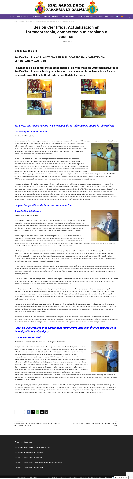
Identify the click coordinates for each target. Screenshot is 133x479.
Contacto (109, 17)
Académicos (35, 17)
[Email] (42, 412)
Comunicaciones (85, 17)
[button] (128, 17)
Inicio (12, 17)
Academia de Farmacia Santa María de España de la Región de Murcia (38, 462)
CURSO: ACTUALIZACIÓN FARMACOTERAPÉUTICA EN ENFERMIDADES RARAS (95, 425)
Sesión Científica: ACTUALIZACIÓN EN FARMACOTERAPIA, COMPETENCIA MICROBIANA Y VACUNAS (38, 425)
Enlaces (99, 17)
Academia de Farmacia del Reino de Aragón (29, 468)
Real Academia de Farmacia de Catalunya (29, 452)
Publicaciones (68, 17)
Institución (21, 17)
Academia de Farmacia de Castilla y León (29, 457)
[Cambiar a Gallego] (117, 16)
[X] (33, 412)
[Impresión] (46, 412)
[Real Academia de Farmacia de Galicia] (66, 7)
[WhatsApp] (37, 412)
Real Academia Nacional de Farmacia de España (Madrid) (34, 447)
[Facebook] (28, 412)
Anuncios (21, 21)
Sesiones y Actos (51, 17)
